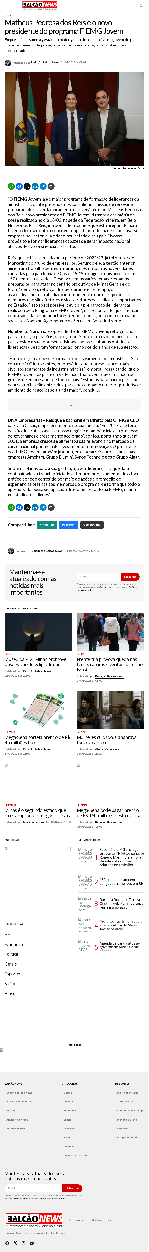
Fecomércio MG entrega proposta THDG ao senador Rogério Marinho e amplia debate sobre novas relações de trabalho (122, 857)
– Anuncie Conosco (16, 1119)
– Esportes (68, 1128)
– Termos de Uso (15, 1128)
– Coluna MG (123, 1128)
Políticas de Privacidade (53, 1198)
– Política (67, 1101)
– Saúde (66, 1137)
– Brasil (66, 1119)
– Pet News (68, 1146)
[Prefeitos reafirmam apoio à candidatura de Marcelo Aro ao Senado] (85, 925)
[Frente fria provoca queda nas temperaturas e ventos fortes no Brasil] (110, 632)
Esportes (13, 974)
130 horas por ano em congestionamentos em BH (122, 881)
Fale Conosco (58, 1232)
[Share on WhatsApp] (11, 186)
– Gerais (67, 1092)
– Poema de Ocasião (74, 1155)
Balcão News (13, 1083)
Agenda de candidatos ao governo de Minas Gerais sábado (120, 947)
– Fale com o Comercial (19, 1101)
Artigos (82, 732)
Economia (14, 944)
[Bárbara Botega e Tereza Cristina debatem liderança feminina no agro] (85, 904)
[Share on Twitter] (27, 186)
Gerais (9, 16)
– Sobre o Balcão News (18, 1092)
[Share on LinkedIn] (35, 186)
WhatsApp (47, 524)
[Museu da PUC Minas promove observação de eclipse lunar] (38, 632)
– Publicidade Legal (127, 1092)
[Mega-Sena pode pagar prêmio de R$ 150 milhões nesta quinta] (110, 783)
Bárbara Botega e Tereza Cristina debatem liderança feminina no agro (121, 903)
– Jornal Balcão (124, 1101)
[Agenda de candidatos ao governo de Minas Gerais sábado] (85, 947)
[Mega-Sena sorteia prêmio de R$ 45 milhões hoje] (38, 710)
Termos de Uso (108, 587)
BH (7, 934)
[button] (7, 5)
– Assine (10, 1110)
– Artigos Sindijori (126, 1137)
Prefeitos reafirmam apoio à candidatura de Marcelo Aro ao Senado (121, 925)
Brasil (10, 993)
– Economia (69, 1110)
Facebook (68, 524)
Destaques (122, 1083)
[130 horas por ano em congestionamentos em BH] (85, 882)
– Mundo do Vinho (126, 1119)
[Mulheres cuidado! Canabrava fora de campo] (110, 710)
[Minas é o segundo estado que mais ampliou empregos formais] (38, 783)
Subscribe (130, 576)
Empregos (11, 805)
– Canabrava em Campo (129, 1110)
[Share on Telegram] (43, 186)
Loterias (10, 732)
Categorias (70, 1083)
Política (11, 954)
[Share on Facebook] (19, 186)
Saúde (10, 984)
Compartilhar (91, 524)
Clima (81, 654)
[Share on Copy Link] (51, 186)
